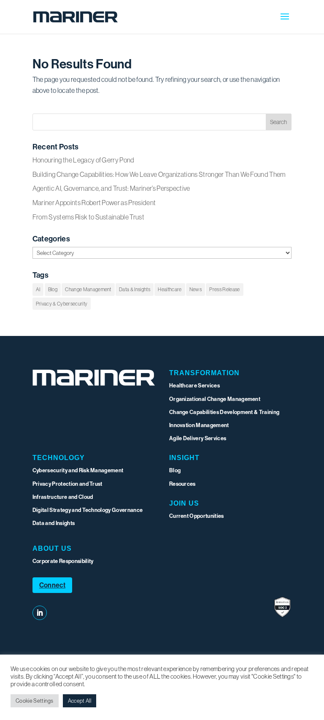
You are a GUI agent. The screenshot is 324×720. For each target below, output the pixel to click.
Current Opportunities (196, 515)
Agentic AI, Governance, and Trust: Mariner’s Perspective (111, 188)
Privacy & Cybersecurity (61, 303)
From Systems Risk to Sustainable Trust (88, 217)
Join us (184, 503)
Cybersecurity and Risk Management (78, 470)
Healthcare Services (194, 385)
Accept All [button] (79, 700)
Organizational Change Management (214, 398)
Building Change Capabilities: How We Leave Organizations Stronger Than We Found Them (159, 174)
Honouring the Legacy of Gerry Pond (83, 160)
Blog (52, 289)
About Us (52, 548)
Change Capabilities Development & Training (224, 412)
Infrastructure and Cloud (62, 496)
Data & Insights (134, 289)
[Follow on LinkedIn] (39, 613)
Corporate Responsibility (63, 561)
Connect (52, 585)
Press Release (224, 289)
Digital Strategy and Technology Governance (87, 509)
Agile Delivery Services (197, 438)
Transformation (204, 372)
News (195, 289)
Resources (182, 483)
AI (38, 289)
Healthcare (169, 289)
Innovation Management (199, 425)
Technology (58, 457)
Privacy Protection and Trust (67, 483)
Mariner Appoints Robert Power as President (94, 202)
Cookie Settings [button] (35, 700)
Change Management (88, 289)
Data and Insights (53, 523)
